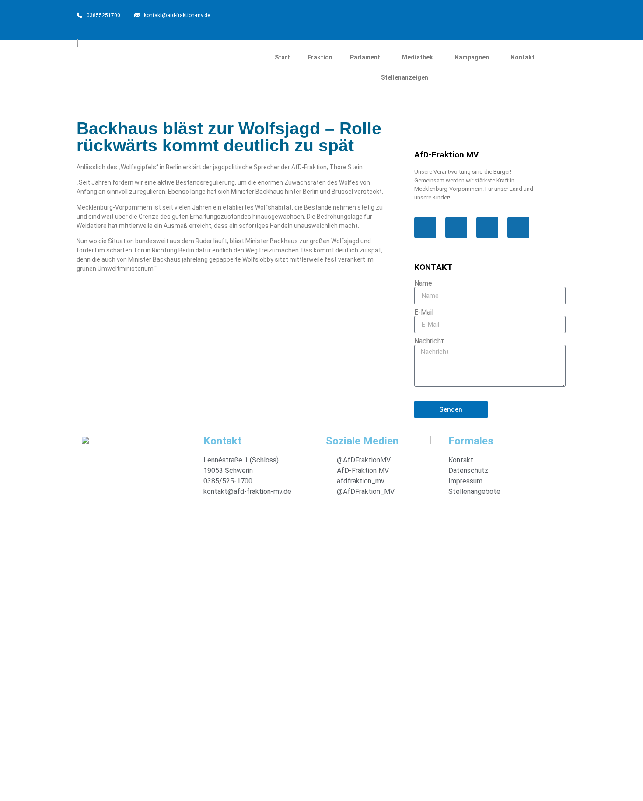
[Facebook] (446, 17)
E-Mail (423, 312)
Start (282, 57)
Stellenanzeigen (404, 77)
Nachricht (429, 341)
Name (423, 283)
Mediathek (417, 57)
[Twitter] (475, 17)
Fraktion (320, 57)
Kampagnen (472, 57)
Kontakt (523, 57)
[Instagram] (505, 17)
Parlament (365, 57)
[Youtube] (534, 17)
